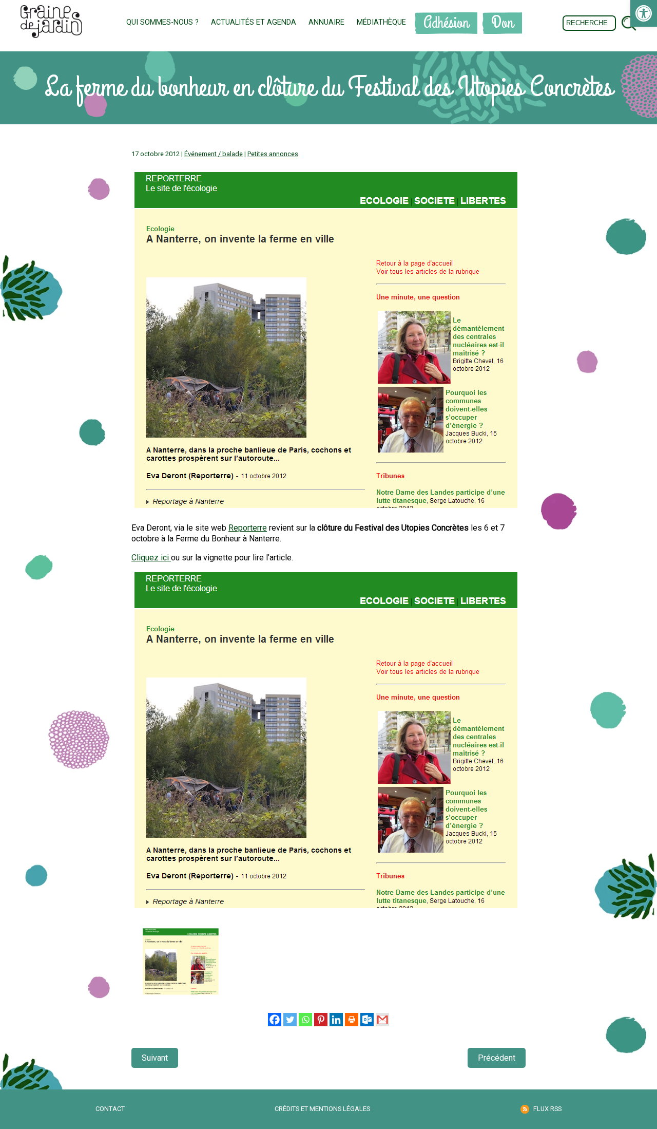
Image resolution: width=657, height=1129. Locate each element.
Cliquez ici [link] (151, 557)
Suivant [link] (155, 1058)
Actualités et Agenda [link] (253, 22)
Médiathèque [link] (381, 22)
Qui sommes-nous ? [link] (162, 22)
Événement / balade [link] (213, 154)
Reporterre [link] (247, 528)
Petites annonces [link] (272, 154)
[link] (643, 13)
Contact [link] (110, 1109)
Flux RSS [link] (547, 1109)
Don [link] (502, 23)
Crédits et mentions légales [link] (322, 1109)
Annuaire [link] (326, 22)
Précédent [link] (496, 1058)
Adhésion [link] (446, 23)
